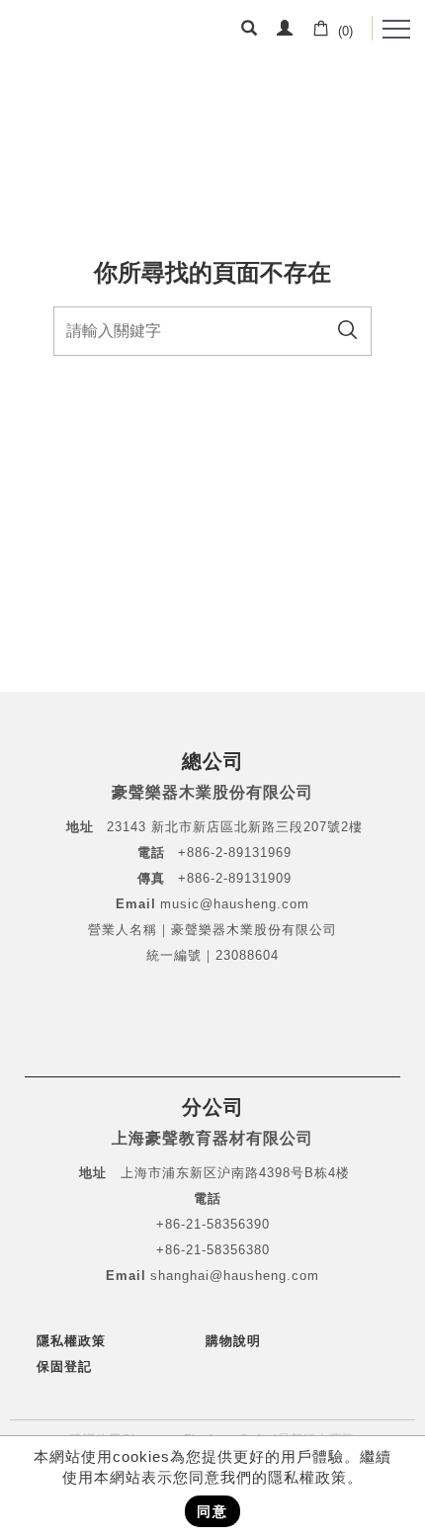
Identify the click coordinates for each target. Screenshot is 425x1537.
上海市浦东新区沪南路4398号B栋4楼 (235, 1172)
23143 (126, 826)
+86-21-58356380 (213, 1249)
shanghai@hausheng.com (234, 1275)
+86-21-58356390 (213, 1224)
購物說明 (233, 1340)
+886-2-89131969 (235, 852)
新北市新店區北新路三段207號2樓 (254, 826)
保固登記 (64, 1366)
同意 (212, 1511)
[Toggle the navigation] (396, 29)
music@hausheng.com (234, 904)
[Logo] (76, 35)
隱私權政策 (71, 1340)
